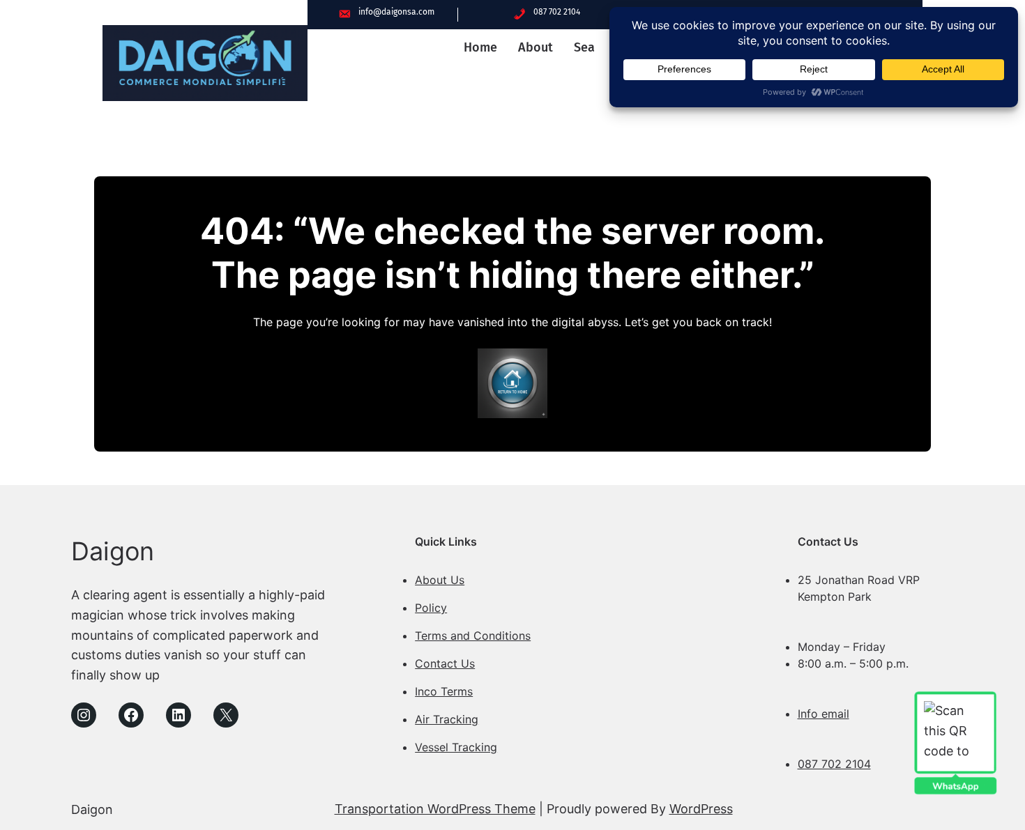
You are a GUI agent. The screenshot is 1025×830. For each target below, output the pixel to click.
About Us (439, 580)
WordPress (701, 808)
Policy (431, 608)
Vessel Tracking (456, 747)
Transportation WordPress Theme (435, 808)
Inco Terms (444, 691)
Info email (823, 714)
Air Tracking (446, 719)
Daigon (112, 551)
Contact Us (445, 663)
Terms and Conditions (473, 636)
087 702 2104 (834, 764)
